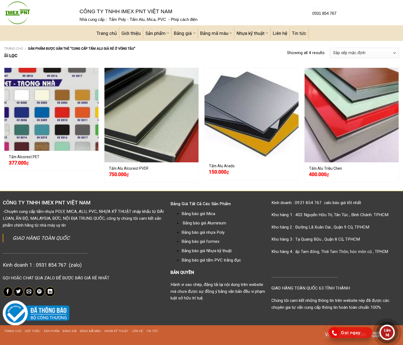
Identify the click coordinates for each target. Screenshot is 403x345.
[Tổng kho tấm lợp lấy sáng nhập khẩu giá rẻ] (37, 12)
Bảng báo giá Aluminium (204, 223)
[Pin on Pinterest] (39, 292)
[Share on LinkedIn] (50, 292)
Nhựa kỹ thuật (251, 33)
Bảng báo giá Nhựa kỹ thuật (206, 250)
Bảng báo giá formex (200, 241)
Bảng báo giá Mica (198, 213)
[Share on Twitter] (18, 292)
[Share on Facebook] (8, 292)
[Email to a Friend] (29, 292)
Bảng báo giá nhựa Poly (203, 232)
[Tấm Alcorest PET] (51, 109)
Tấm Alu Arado (222, 166)
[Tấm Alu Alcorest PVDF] (151, 115)
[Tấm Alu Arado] (252, 114)
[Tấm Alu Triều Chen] (352, 115)
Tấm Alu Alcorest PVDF (129, 168)
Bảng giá (183, 33)
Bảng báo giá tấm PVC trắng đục (211, 260)
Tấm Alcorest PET (24, 157)
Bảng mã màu (214, 33)
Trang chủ (107, 33)
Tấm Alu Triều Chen (325, 168)
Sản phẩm (155, 33)
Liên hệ (280, 33)
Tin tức (299, 33)
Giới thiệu (131, 33)
